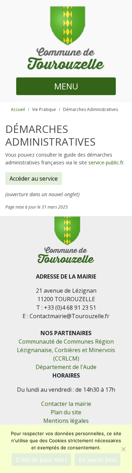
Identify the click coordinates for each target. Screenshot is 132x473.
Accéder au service (34, 178)
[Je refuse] (123, 448)
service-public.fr (106, 162)
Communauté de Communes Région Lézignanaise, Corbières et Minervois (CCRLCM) (66, 350)
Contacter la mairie (66, 404)
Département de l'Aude (66, 367)
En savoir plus (97, 459)
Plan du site (66, 412)
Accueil (18, 109)
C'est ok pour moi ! (41, 459)
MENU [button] (66, 86)
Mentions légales (66, 421)
